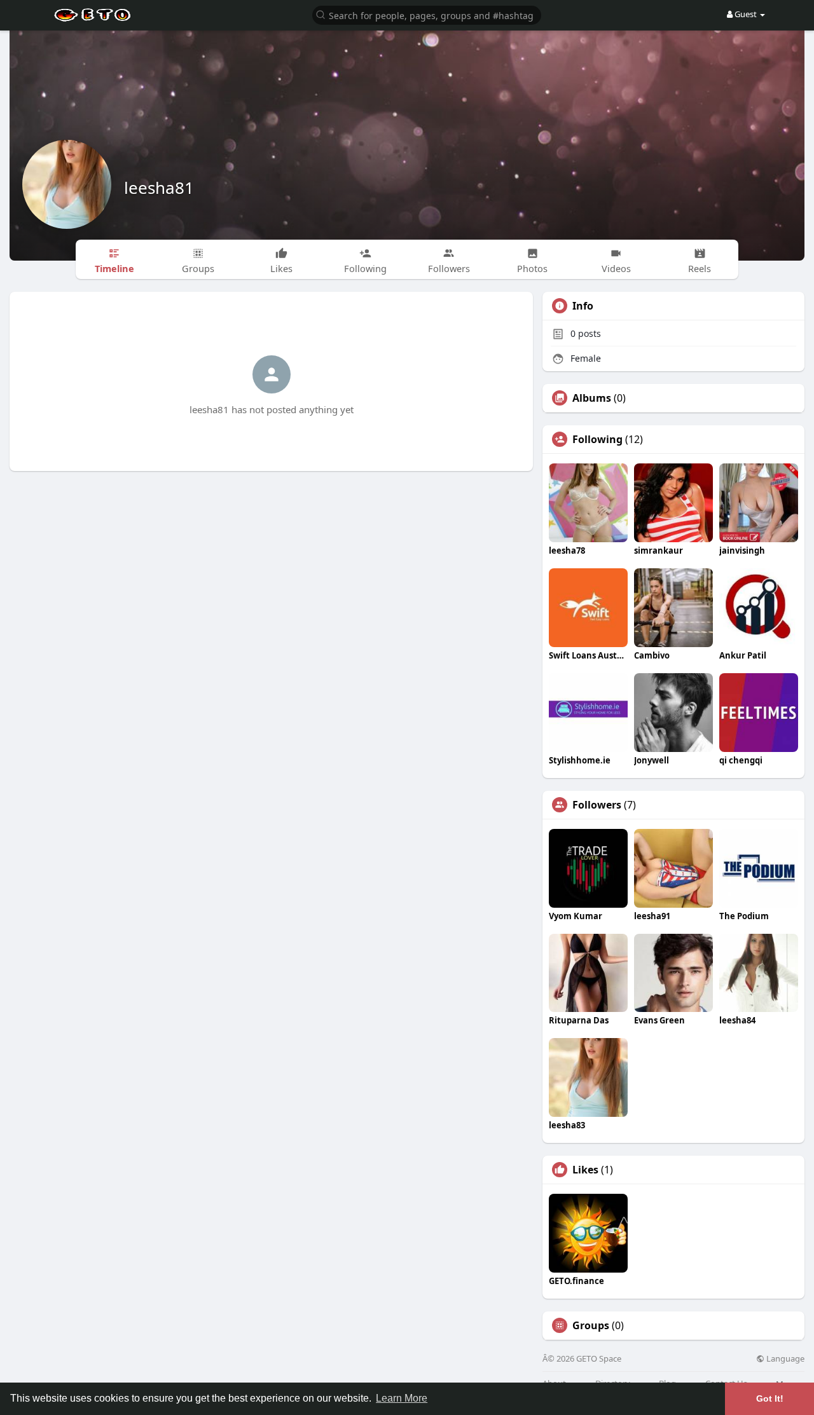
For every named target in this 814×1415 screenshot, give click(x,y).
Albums (591, 398)
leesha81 (159, 187)
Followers (596, 805)
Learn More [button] (401, 1398)
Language (784, 1359)
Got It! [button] (769, 1398)
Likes (585, 1170)
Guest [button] (746, 14)
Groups (590, 1325)
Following (597, 439)
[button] (427, 14)
